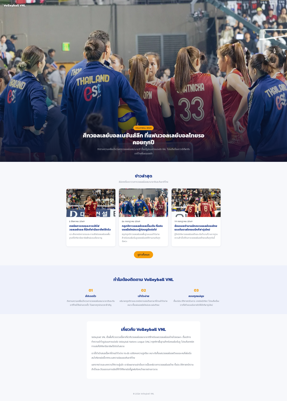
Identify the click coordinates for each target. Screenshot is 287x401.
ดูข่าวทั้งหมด (143, 255)
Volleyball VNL (15, 5)
